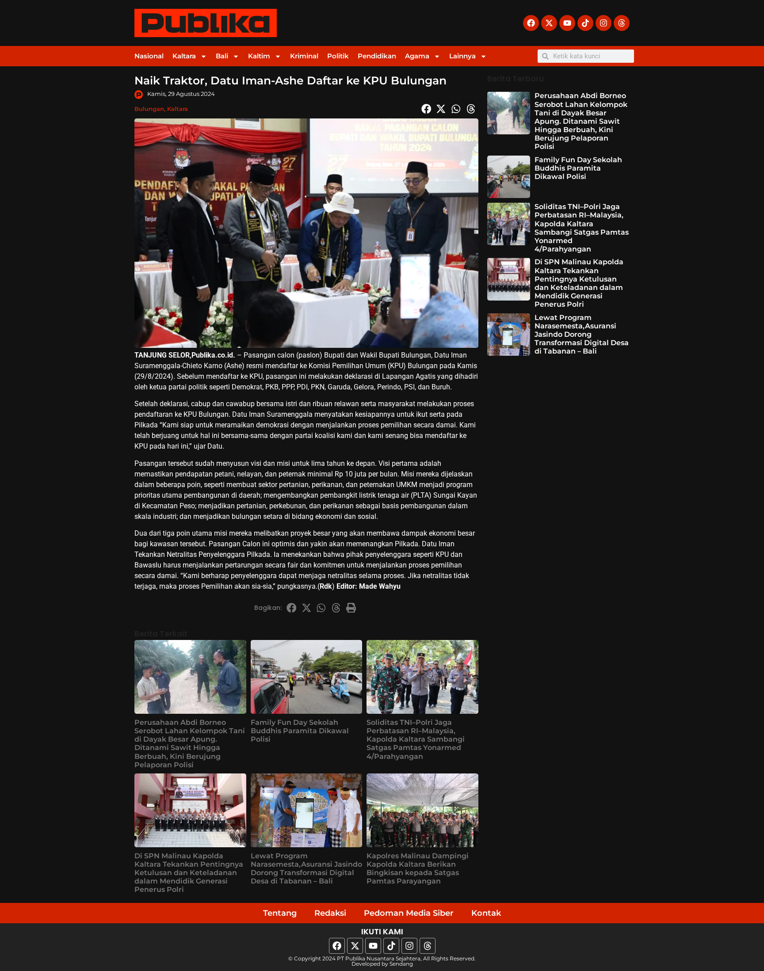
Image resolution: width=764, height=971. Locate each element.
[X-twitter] (549, 23)
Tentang (280, 913)
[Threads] (622, 23)
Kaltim (259, 56)
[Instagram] (603, 23)
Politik (338, 56)
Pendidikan (377, 56)
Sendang (401, 963)
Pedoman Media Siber (409, 913)
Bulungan (149, 108)
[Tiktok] (585, 23)
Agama (417, 56)
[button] (426, 108)
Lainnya (462, 56)
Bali (222, 56)
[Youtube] (567, 23)
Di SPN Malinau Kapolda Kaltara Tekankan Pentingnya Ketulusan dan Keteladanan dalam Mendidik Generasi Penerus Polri (188, 873)
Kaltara (184, 56)
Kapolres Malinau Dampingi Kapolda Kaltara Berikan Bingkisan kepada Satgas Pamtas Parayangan (418, 869)
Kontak (486, 913)
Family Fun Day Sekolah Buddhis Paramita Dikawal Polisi (300, 730)
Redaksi (330, 913)
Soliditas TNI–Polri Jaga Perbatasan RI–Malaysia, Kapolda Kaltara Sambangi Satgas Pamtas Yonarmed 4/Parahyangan (416, 739)
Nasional (149, 56)
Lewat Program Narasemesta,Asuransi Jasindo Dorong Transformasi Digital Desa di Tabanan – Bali (306, 869)
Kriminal (304, 56)
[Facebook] (531, 23)
